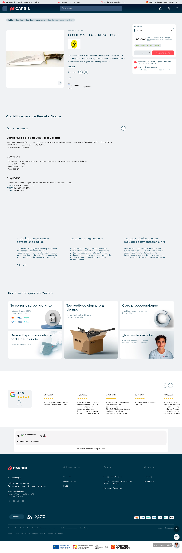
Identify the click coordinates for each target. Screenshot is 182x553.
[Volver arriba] (177, 529)
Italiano (27, 533)
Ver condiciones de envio (147, 63)
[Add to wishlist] (70, 78)
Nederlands (59, 533)
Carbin (10, 20)
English (42, 533)
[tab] (22, 441)
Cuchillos (19, 20)
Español (11, 533)
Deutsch (50, 533)
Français (35, 533)
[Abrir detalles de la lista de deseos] (177, 537)
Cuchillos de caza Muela (35, 20)
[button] (90, 8)
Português (19, 533)
